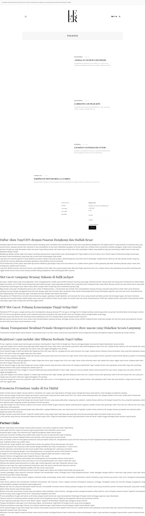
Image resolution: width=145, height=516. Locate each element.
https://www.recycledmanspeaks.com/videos (46, 461)
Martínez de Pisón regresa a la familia (52, 179)
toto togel (85, 351)
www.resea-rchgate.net (50, 428)
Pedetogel (75, 496)
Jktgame (31, 477)
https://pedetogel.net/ (47, 449)
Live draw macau (52, 333)
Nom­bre (91, 215)
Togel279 (61, 498)
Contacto (63, 205)
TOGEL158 (103, 298)
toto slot (104, 346)
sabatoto (82, 400)
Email (90, 210)
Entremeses (77, 144)
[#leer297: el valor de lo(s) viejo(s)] (52, 62)
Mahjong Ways (9, 293)
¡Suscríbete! (64, 211)
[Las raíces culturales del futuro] (52, 149)
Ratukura (59, 512)
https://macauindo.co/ (60, 447)
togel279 (85, 405)
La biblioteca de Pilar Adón (87, 104)
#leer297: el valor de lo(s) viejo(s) (90, 60)
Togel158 (82, 409)
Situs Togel (65, 370)
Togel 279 (19, 430)
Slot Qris (49, 317)
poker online (8, 470)
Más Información (63, 2)
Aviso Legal (64, 208)
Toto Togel (75, 379)
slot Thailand (13, 296)
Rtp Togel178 (33, 432)
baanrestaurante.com (23, 463)
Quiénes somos (65, 202)
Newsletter (64, 214)
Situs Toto (72, 395)
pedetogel (92, 259)
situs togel (18, 465)
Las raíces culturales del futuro (90, 147)
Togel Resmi (57, 503)
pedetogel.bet (40, 458)
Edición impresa (78, 57)
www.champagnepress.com (35, 451)
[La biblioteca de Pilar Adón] (52, 105)
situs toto (94, 268)
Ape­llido (91, 220)
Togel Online (127, 247)
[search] (119, 16)
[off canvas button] (26, 17)
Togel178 (30, 414)
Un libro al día (38, 175)
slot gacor (65, 312)
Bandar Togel (89, 365)
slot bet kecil (116, 319)
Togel (56, 393)
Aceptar (69, 2)
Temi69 (18, 435)
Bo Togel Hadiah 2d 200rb (85, 254)
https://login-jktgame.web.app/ (78, 472)
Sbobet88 (47, 486)
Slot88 (53, 282)
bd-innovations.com (69, 263)
